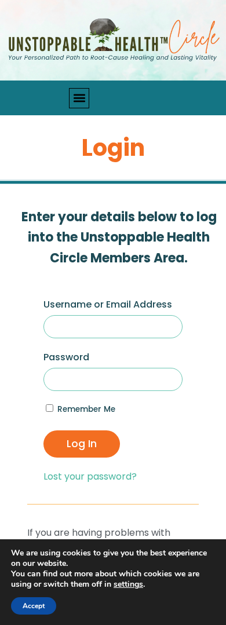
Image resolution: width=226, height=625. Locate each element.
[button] (79, 98)
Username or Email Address (107, 304)
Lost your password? (90, 476)
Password (66, 357)
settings (128, 584)
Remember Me (85, 409)
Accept (34, 606)
